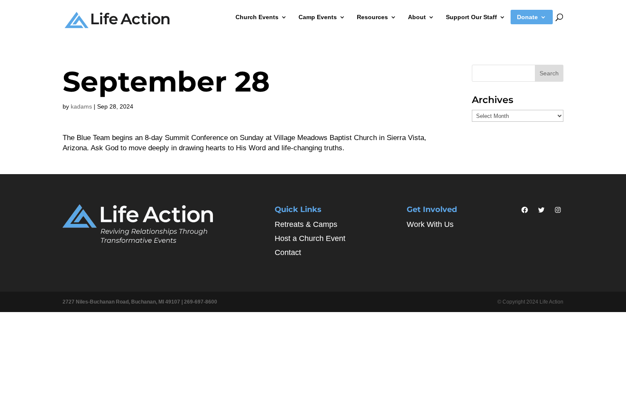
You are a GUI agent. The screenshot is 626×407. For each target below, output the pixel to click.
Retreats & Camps (306, 224)
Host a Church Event (310, 238)
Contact (288, 252)
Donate (527, 17)
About (417, 17)
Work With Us (430, 224)
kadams (81, 106)
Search (549, 73)
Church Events (257, 17)
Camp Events (318, 17)
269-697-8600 (200, 302)
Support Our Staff (471, 17)
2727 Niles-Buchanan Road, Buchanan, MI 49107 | (123, 302)
